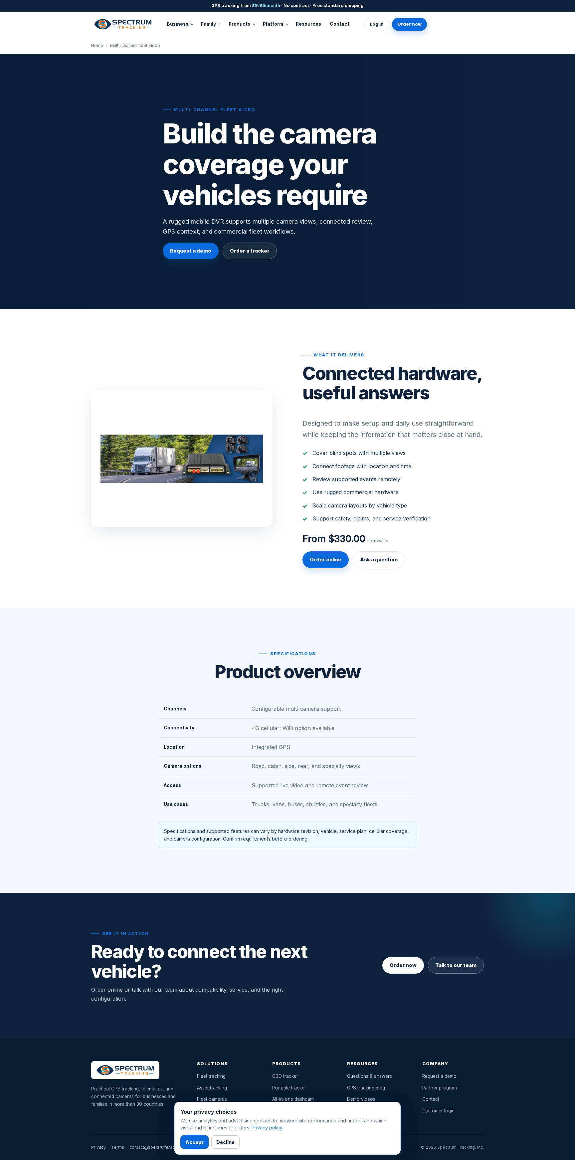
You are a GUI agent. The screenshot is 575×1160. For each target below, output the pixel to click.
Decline (225, 1142)
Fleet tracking (211, 1076)
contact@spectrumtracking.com (161, 1147)
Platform (273, 24)
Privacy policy (267, 1127)
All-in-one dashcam (293, 1099)
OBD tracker (285, 1076)
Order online (325, 560)
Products (239, 24)
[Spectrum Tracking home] (122, 24)
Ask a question (379, 560)
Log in (377, 24)
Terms (117, 1147)
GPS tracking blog (366, 1087)
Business (177, 24)
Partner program (439, 1087)
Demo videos (361, 1099)
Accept (194, 1142)
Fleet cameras (212, 1099)
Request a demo (190, 251)
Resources (308, 24)
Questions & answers (369, 1076)
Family (208, 24)
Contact (339, 24)
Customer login (438, 1110)
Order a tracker (250, 251)
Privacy (98, 1147)
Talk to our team (456, 965)
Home (97, 45)
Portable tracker (289, 1087)
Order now (409, 24)
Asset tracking (212, 1087)
